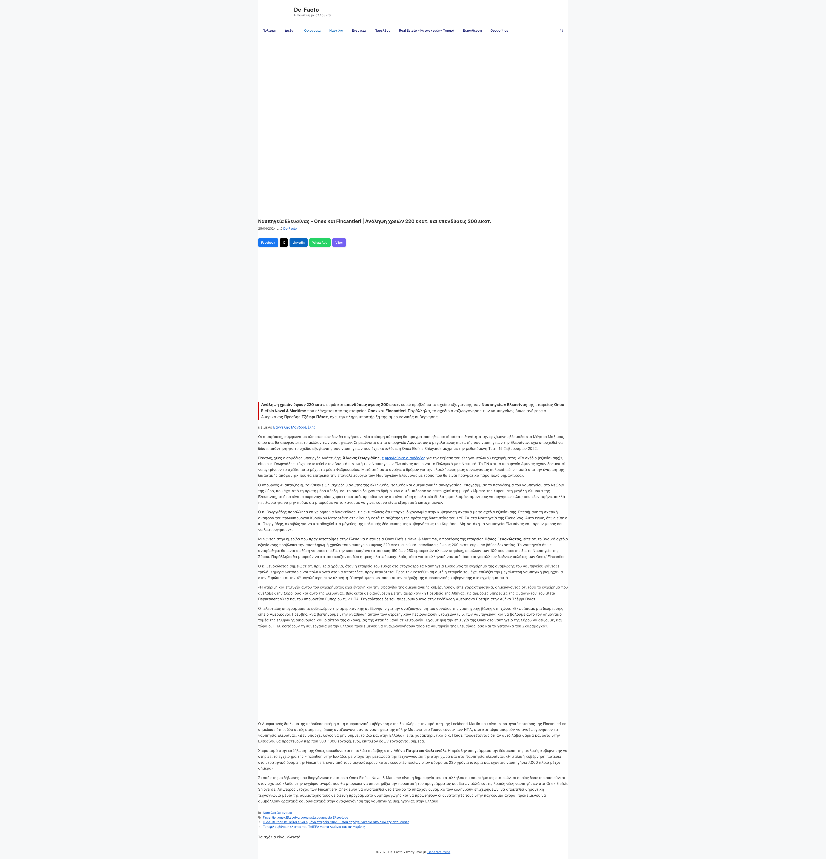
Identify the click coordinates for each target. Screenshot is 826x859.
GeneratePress (438, 852)
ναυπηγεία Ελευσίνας (332, 817)
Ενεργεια (359, 30)
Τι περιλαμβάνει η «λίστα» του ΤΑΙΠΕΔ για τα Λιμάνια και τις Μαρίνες (314, 826)
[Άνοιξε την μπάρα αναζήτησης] (561, 30)
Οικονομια (312, 30)
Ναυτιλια (336, 30)
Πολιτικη (269, 30)
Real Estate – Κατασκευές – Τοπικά (426, 30)
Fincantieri (270, 817)
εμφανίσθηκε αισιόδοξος (403, 458)
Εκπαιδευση (472, 30)
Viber (339, 242)
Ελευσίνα (293, 817)
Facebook (268, 242)
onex (281, 817)
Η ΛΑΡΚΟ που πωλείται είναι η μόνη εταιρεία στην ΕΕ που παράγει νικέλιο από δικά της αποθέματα (336, 822)
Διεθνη (290, 30)
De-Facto (306, 9)
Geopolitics (499, 30)
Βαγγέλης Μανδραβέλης (294, 427)
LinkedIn (299, 242)
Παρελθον (382, 30)
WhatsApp (320, 242)
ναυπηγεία (308, 817)
